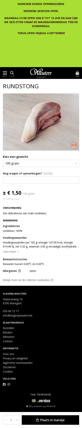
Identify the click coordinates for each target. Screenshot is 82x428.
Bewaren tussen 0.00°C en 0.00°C (23, 264)
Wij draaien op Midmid (42, 406)
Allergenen (10, 271)
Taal (32, 394)
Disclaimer (9, 367)
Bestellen (8, 328)
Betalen (7, 332)
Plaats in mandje (52, 420)
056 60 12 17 (11, 311)
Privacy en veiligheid (15, 358)
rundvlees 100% (12, 231)
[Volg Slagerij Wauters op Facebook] (4, 384)
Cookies (8, 371)
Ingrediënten (11, 226)
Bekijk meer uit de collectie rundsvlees (27, 280)
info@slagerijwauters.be (17, 315)
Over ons (8, 354)
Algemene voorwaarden (17, 363)
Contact (8, 341)
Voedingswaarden (15, 237)
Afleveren (8, 337)
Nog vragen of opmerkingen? (22, 173)
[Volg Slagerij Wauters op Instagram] (8, 384)
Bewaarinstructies (15, 259)
